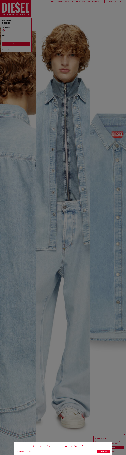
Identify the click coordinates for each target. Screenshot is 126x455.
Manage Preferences (48, 446)
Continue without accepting (23, 451)
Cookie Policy (74, 446)
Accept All (104, 451)
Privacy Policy (64, 446)
